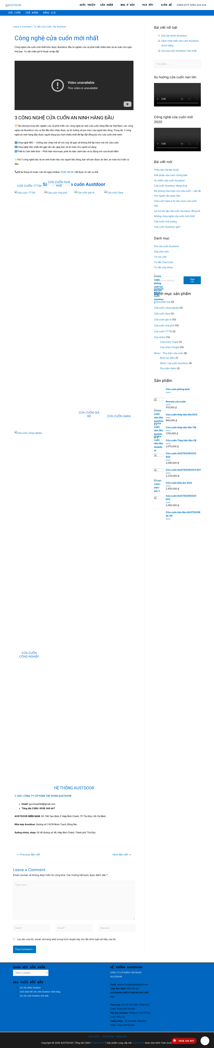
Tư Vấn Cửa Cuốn (43, 26)
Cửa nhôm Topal (169, 341)
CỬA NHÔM (108, 1036)
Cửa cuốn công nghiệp (166, 307)
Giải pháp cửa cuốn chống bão (170, 175)
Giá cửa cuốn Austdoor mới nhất (179, 50)
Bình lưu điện (167, 357)
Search (192, 280)
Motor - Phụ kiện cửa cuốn (168, 353)
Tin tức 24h (160, 256)
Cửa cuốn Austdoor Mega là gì (170, 185)
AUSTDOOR (116, 977)
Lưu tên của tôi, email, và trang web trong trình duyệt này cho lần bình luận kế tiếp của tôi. (66, 939)
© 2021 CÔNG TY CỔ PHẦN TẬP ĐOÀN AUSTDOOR (43, 795)
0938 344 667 (68, 172)
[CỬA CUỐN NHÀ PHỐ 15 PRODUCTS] (59, 192)
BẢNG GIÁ (121, 1036)
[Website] (117, 928)
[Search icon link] (207, 13)
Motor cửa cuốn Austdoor (174, 363)
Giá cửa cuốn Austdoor (166, 246)
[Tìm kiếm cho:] (177, 63)
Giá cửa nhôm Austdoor (174, 35)
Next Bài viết (122, 854)
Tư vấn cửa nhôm (163, 267)
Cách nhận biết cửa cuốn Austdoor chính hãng (40, 992)
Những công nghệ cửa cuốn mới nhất (174, 216)
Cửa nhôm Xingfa (169, 347)
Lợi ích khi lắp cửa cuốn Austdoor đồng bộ (177, 211)
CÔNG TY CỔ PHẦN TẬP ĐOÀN (125, 972)
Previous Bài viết (28, 854)
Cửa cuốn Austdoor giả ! (167, 226)
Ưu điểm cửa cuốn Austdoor (169, 180)
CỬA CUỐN (93, 1036)
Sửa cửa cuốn (161, 251)
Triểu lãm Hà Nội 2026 (166, 169)
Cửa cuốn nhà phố (164, 325)
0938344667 (98, 1042)
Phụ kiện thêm (168, 368)
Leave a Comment (22, 26)
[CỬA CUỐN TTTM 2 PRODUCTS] (29, 192)
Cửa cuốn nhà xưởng (165, 221)
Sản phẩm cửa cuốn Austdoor (74, 184)
